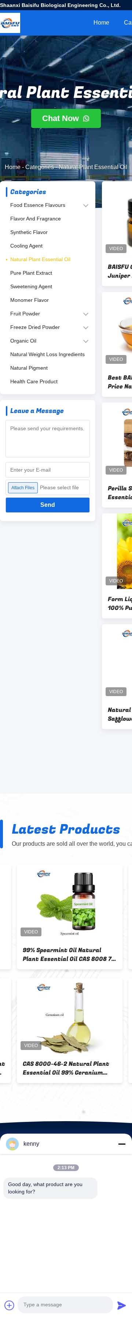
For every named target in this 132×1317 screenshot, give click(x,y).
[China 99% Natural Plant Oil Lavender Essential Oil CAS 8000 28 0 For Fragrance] (53, 1016)
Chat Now (61, 118)
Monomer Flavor (29, 300)
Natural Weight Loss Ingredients (47, 354)
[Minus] (121, 1143)
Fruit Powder (25, 314)
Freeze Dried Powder (35, 327)
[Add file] (9, 1305)
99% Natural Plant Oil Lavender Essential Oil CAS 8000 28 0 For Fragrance (52, 1068)
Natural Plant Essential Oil (40, 259)
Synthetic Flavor (29, 232)
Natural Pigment (29, 368)
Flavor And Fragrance (35, 219)
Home (101, 22)
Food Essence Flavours (37, 205)
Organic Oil (23, 341)
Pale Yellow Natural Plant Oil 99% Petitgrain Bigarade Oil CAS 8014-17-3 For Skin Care (53, 954)
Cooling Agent (26, 246)
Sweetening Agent (31, 286)
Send (47, 505)
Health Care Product (34, 381)
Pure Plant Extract (31, 273)
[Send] (122, 1305)
